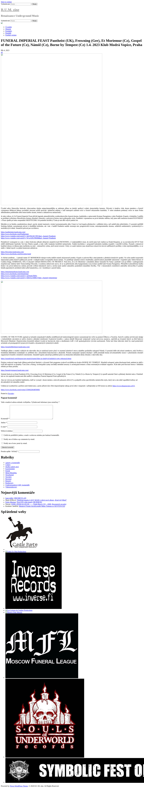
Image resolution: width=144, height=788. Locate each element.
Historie (8, 29)
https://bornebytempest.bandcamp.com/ (15, 370)
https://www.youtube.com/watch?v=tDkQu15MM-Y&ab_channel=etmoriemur (29, 278)
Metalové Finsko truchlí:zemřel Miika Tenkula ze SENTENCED (42, 506)
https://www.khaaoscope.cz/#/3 (123, 386)
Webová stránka (6, 431)
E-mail (4, 427)
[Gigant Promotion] (13, 612)
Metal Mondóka (11, 473)
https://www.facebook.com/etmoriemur (15, 274)
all (2, 52)
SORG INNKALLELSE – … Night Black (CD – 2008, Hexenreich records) (38, 504)
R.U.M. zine (10, 10)
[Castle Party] (21, 549)
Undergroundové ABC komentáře (17, 485)
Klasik (7, 471)
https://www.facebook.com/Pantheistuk (15, 234)
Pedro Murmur (10, 502)
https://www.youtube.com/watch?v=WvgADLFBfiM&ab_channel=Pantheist (28, 238)
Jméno (4, 423)
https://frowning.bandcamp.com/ (12, 252)
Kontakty (8, 31)
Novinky (11, 393)
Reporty (8, 481)
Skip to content (6, 2)
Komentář (5, 419)
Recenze (8, 479)
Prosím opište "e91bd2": (10, 451)
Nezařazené (9, 475)
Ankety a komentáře (12, 463)
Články (8, 465)
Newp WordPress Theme (19, 786)
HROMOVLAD (20, 498)
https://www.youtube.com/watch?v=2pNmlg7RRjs (19, 276)
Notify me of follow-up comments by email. (19, 439)
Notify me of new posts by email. (15, 443)
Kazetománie (10, 469)
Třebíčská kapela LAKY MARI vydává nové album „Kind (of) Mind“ (42, 500)
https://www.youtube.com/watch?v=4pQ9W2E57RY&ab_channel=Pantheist (28, 236)
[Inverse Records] (33, 608)
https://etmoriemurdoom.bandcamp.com (15, 272)
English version (10, 35)
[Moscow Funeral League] (41, 678)
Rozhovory (9, 483)
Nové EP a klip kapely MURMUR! (29, 502)
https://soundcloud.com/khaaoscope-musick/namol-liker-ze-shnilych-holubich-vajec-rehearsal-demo (36, 359)
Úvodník (8, 27)
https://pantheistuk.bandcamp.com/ (13, 232)
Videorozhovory (11, 487)
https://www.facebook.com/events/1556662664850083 (20, 390)
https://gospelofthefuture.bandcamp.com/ (15, 347)
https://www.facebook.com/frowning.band (16, 254)
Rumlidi (8, 33)
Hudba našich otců (12, 467)
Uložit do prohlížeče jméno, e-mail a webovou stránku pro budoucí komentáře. (31, 435)
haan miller (9, 498)
